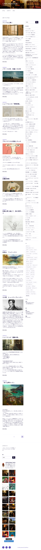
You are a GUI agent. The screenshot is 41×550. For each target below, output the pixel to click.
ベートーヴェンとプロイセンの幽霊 (31, 155)
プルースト (28, 276)
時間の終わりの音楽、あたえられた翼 (32, 192)
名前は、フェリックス (9, 252)
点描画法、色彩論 (28, 213)
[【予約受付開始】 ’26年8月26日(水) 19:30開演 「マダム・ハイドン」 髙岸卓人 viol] (5, 514)
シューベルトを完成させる (30, 151)
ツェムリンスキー (29, 263)
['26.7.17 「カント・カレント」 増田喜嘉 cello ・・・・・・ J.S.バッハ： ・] (5, 527)
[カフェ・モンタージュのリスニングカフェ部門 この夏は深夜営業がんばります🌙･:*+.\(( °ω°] (5, 486)
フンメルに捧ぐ (7, 22)
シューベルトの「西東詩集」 (11, 104)
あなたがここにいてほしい (30, 30)
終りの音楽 (27, 219)
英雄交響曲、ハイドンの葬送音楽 (31, 172)
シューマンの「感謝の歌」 (10, 337)
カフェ (14, 10)
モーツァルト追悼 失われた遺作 (31, 174)
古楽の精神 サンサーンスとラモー (31, 168)
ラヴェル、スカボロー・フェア (31, 215)
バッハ (27, 268)
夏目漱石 (27, 295)
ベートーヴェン (28, 280)
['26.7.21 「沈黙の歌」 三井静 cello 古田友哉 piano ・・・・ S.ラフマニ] (12, 514)
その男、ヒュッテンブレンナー (12, 297)
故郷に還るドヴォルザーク (30, 52)
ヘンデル (27, 278)
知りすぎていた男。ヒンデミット (31, 46)
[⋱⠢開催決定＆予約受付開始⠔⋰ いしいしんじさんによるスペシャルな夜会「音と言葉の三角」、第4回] (12, 534)
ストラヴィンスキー (33, 259)
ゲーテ (35, 249)
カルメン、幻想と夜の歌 (30, 225)
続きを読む (5, 61)
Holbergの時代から (29, 42)
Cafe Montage (10, 4)
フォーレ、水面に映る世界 (30, 126)
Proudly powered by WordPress (23, 547)
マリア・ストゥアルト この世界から (32, 181)
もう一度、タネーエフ (29, 207)
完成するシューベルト (29, 153)
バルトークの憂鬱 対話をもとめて (31, 157)
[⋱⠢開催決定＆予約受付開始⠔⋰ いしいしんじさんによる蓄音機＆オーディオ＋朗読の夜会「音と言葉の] (5, 480)
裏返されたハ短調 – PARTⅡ (30, 95)
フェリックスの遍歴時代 (30, 209)
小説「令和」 (28, 223)
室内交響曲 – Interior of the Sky (31, 188)
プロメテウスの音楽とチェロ (11, 141)
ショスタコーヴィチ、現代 (30, 231)
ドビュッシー (35, 265)
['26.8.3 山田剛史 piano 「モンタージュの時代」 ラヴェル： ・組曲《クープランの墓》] (5, 493)
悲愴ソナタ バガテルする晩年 (31, 176)
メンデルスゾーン (29, 284)
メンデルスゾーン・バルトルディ (31, 237)
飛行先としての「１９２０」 (30, 44)
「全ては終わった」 (8, 382)
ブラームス (32, 272)
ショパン (35, 257)
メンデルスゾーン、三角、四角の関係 (32, 186)
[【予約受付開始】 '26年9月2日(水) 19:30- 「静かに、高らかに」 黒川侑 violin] (5, 500)
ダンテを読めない (28, 70)
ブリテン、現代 (28, 233)
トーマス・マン (28, 265)
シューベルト (35, 253)
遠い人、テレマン (28, 235)
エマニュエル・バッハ (30, 247)
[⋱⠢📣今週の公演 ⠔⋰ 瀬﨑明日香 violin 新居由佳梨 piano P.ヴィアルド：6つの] (12, 480)
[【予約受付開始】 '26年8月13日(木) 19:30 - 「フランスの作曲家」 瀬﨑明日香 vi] (5, 534)
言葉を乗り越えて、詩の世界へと (12, 212)
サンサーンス (32, 251)
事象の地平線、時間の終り (30, 221)
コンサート (9, 10)
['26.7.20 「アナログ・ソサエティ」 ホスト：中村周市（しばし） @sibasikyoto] (5, 520)
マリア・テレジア (29, 282)
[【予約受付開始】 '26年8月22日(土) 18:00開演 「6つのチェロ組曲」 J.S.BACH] (12, 520)
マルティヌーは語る (29, 66)
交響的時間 (5, 179)
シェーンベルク (28, 253)
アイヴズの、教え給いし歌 (30, 149)
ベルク (31, 278)
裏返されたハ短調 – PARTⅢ (30, 89)
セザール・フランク (29, 261)
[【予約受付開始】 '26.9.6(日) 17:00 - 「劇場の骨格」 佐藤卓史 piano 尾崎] (12, 486)
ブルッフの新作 (28, 38)
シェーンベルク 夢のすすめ (30, 170)
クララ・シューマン (29, 249)
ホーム (4, 10)
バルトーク (28, 270)
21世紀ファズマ (28, 239)
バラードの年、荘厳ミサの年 (11, 69)
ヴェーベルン (33, 293)
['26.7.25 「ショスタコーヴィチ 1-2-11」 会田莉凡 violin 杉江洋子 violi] (5, 507)
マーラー (34, 282)
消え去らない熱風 (28, 50)
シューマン (28, 255)
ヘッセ (32, 276)
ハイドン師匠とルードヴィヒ (30, 200)
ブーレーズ (32, 274)
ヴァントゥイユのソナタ (30, 62)
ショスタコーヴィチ (29, 257)
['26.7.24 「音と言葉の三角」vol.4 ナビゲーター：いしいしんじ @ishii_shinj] (12, 507)
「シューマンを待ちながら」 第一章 (32, 97)
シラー (27, 259)
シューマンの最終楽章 (29, 72)
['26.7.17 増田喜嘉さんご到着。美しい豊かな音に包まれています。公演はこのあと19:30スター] (12, 527)
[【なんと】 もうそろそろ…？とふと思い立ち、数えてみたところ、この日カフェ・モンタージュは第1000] (12, 500)
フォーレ (27, 272)
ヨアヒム (33, 286)
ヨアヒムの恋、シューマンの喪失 (31, 74)
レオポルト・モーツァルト (30, 291)
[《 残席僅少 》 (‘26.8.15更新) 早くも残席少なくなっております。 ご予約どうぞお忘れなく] (12, 473)
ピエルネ (32, 270)
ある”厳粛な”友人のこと (30, 122)
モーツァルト (28, 286)
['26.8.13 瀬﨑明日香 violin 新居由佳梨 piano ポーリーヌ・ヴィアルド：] (5, 473)
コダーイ (27, 251)
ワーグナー (28, 293)
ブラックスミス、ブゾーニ (30, 227)
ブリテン (27, 274)
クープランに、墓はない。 (30, 190)
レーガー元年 (28, 217)
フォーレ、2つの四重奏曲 (30, 211)
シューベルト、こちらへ (30, 229)
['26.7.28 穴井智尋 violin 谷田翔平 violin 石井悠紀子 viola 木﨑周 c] (12, 493)
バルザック (31, 268)
